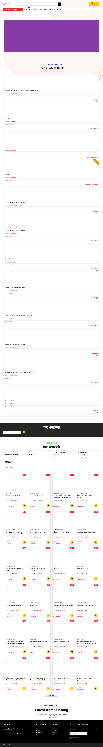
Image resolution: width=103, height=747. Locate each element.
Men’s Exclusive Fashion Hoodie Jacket (16, 259)
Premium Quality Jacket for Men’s (15, 202)
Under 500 (35, 9)
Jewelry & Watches (8, 462)
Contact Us (39, 730)
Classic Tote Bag (82, 568)
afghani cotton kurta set (61, 641)
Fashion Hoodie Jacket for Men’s (15, 287)
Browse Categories (11, 9)
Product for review (41, 728)
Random (31, 454)
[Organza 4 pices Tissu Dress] (87, 520)
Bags (57, 456)
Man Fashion (61, 456)
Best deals (39, 732)
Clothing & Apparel (59, 452)
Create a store (73, 4)
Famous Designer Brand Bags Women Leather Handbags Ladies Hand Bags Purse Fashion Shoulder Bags (15, 680)
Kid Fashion (55, 454)
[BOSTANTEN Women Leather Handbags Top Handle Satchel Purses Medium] (39, 666)
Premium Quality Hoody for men (15, 401)
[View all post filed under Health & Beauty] (94, 455)
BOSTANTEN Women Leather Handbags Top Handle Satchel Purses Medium (39, 680)
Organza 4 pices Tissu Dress (86, 532)
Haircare (82, 454)
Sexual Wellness (84, 457)
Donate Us (54, 732)
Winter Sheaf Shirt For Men (38, 641)
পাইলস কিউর (8, 147)
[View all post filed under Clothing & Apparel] (69, 455)
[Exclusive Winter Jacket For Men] (16, 557)
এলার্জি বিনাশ (8, 174)
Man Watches (8, 464)
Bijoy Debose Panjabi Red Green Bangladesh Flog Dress (15, 533)
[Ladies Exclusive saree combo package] (63, 593)
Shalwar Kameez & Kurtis (62, 532)
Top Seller (52, 9)
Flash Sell (27, 9)
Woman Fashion (9, 493)
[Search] (59, 4)
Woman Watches (12, 466)
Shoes (59, 454)
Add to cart (48, 505)
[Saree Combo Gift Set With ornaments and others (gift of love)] (63, 484)
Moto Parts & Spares (12, 454)
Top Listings (43, 9)
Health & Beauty (82, 452)
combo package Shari (13, 495)
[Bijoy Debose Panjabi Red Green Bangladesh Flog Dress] (16, 520)
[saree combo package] (39, 484)
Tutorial (59, 9)
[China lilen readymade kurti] (87, 593)
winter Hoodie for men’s (37, 532)
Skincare (78, 454)
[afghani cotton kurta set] (63, 630)
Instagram (14, 733)
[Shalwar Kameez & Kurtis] (63, 520)
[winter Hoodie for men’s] (39, 520)
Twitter (19, 733)
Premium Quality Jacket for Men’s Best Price (18, 316)
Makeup (86, 454)
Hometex (54, 457)
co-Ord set (57, 568)
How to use (55, 730)
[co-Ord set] (63, 557)
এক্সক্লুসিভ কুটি (8, 118)
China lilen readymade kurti (85, 605)
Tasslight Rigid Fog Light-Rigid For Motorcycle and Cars (22, 90)
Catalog (38, 734)
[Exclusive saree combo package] (87, 484)
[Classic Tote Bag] (87, 557)
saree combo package (37, 495)
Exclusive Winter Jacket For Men (15, 344)
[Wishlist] (85, 3)
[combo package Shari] (16, 484)
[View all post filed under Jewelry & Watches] (21, 464)
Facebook (9, 733)
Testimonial (55, 728)
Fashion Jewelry (8, 467)
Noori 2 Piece (34, 605)
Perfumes (79, 456)
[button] (5, 36)
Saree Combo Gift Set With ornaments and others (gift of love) (63, 497)
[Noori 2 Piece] (39, 593)
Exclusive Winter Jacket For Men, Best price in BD (20, 372)
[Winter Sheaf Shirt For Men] (39, 630)
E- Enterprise (13, 93)
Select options (24, 505)
